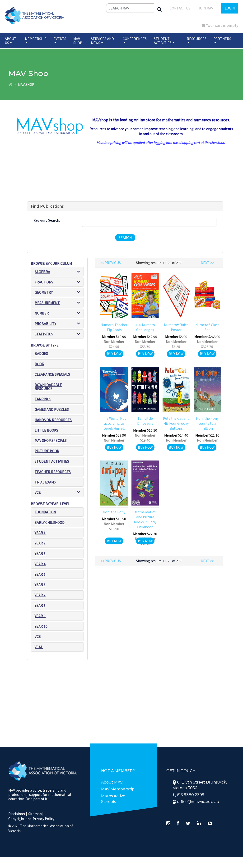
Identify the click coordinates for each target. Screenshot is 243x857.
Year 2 (40, 543)
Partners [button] (222, 38)
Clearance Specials (52, 374)
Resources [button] (196, 38)
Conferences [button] (135, 38)
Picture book (47, 450)
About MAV (112, 782)
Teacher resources (53, 471)
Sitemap (35, 813)
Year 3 (40, 553)
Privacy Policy (43, 818)
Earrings (43, 399)
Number (42, 313)
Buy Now (114, 353)
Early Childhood (50, 522)
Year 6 (40, 584)
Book (39, 363)
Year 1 (40, 532)
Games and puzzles (52, 409)
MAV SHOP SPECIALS (51, 440)
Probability (45, 323)
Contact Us (180, 8)
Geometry (44, 292)
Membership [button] (36, 38)
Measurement (47, 302)
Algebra (42, 271)
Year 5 (40, 574)
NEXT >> (207, 262)
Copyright (16, 818)
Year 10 (41, 626)
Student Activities (52, 461)
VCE (38, 492)
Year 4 (40, 563)
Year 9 (40, 615)
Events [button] (60, 38)
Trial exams (45, 482)
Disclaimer (17, 813)
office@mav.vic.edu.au (198, 801)
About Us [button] (10, 40)
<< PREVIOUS (110, 262)
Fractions (44, 282)
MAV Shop (77, 40)
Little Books (46, 430)
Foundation (45, 512)
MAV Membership (118, 789)
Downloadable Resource (48, 386)
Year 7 (40, 595)
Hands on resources (53, 419)
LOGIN (230, 8)
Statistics (44, 334)
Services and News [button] (102, 40)
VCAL (39, 646)
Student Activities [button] (163, 40)
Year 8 (40, 605)
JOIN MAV (205, 8)
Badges (41, 353)
